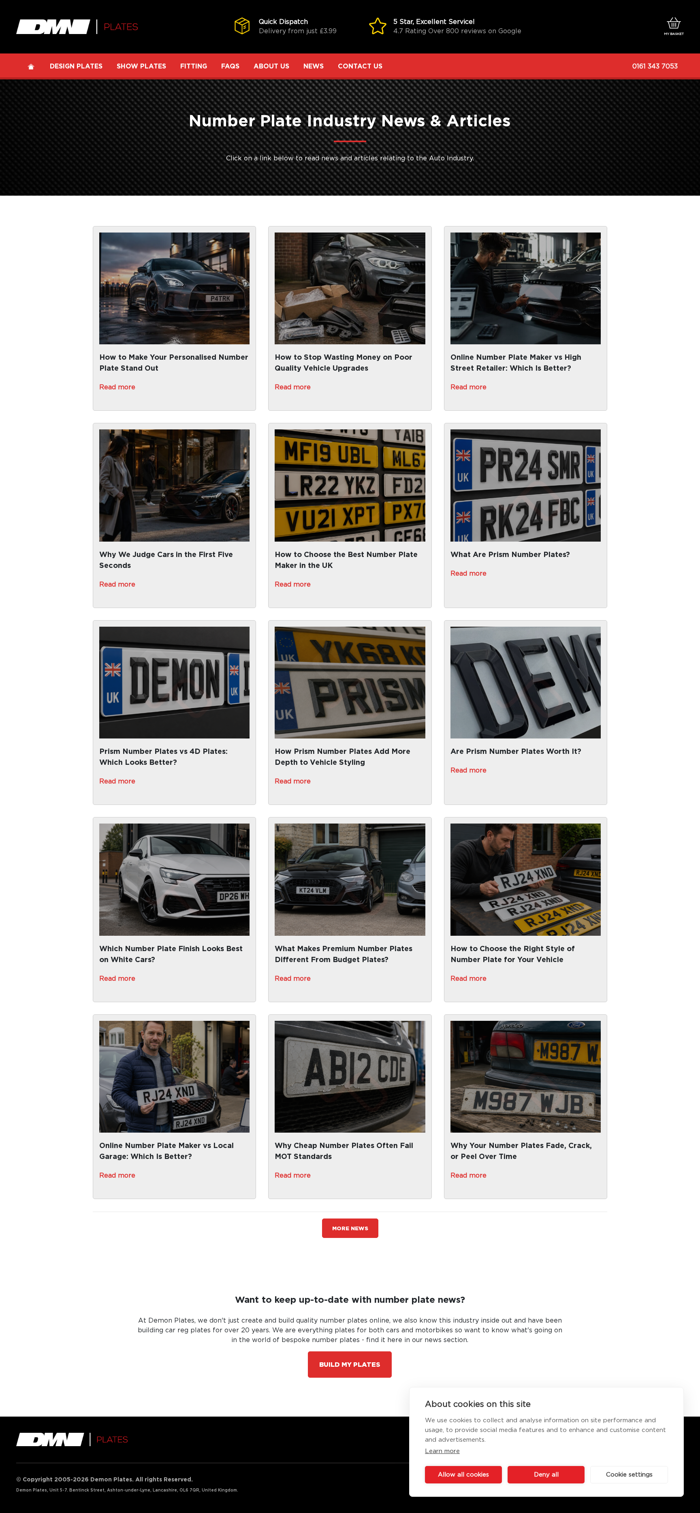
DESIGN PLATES (76, 66)
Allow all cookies (463, 1475)
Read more (117, 387)
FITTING (193, 66)
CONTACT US (360, 66)
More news (350, 1228)
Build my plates (349, 1364)
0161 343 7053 (655, 66)
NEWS (313, 66)
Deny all (546, 1475)
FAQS (230, 66)
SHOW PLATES (141, 66)
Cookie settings (629, 1475)
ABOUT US (271, 66)
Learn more (442, 1451)
